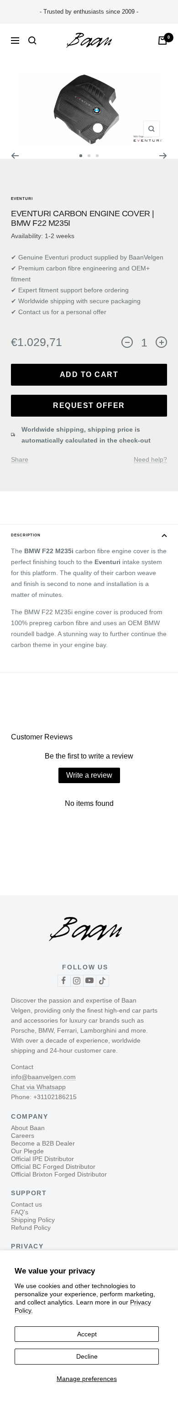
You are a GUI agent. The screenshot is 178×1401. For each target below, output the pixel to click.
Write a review (89, 775)
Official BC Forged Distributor (53, 1166)
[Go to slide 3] (97, 155)
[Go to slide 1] (80, 155)
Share (19, 459)
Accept (87, 1334)
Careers (22, 1135)
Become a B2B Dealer (43, 1143)
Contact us (26, 1204)
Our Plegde (27, 1151)
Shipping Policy (33, 1219)
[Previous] (15, 156)
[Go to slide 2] (89, 155)
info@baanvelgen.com (43, 1076)
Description (26, 535)
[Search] (32, 40)
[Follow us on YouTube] (89, 980)
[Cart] (162, 40)
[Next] (163, 156)
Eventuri (22, 199)
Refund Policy (31, 1227)
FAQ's (19, 1212)
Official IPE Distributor (42, 1158)
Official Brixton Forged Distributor (59, 1174)
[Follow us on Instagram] (76, 980)
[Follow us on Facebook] (64, 980)
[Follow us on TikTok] (102, 980)
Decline (87, 1356)
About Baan (28, 1127)
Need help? (150, 459)
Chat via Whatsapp (38, 1086)
